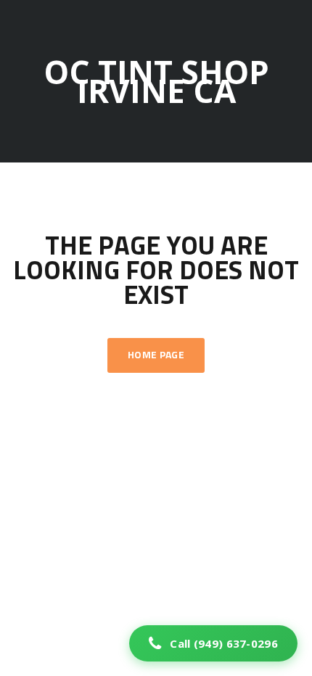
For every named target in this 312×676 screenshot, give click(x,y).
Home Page (156, 355)
